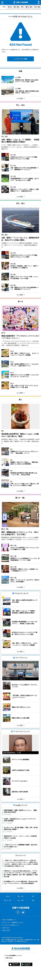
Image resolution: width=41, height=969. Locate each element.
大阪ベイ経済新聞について (9, 919)
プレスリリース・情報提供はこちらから (13, 922)
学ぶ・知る (37, 7)
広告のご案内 (6, 930)
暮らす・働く (29, 7)
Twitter (23, 912)
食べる (10, 7)
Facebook (18, 912)
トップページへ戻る (20, 59)
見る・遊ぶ (16, 7)
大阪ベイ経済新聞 (20, 2)
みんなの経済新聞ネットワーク (20, 948)
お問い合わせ (6, 928)
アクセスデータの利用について (11, 925)
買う (22, 7)
